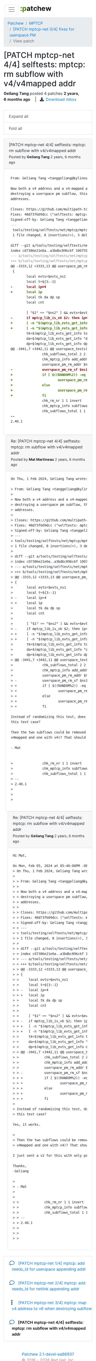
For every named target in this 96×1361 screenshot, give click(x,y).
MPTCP (36, 23)
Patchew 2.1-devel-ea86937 (48, 1354)
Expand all (18, 116)
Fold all (15, 128)
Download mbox (61, 99)
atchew (35, 8)
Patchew (16, 23)
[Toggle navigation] (11, 10)
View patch (23, 40)
